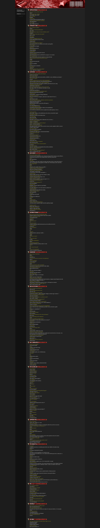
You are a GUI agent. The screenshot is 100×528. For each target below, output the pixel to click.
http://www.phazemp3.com (35, 506)
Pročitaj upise (19, 10)
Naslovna (19, 13)
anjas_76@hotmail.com (34, 23)
